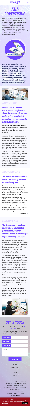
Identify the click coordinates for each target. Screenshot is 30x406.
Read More (23, 213)
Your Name (6, 337)
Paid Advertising (20, 391)
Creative (15, 364)
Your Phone (6, 345)
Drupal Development (21, 387)
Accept (25, 403)
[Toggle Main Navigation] (2, 2)
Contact (15, 375)
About (15, 373)
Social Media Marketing (12, 393)
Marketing (15, 370)
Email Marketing (15, 395)
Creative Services (7, 381)
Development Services (10, 387)
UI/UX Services (24, 381)
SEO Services (21, 393)
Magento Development (15, 389)
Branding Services (22, 383)
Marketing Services (11, 391)
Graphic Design (16, 381)
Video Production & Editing (11, 383)
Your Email (6, 341)
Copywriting (9, 385)
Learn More (5, 403)
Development (15, 367)
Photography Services (18, 385)
